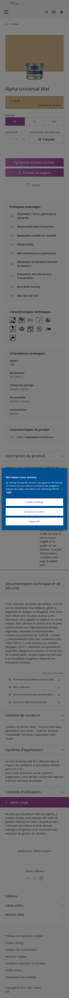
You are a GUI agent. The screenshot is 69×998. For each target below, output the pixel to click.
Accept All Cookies (34, 511)
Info (9, 492)
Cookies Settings (34, 502)
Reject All (34, 521)
